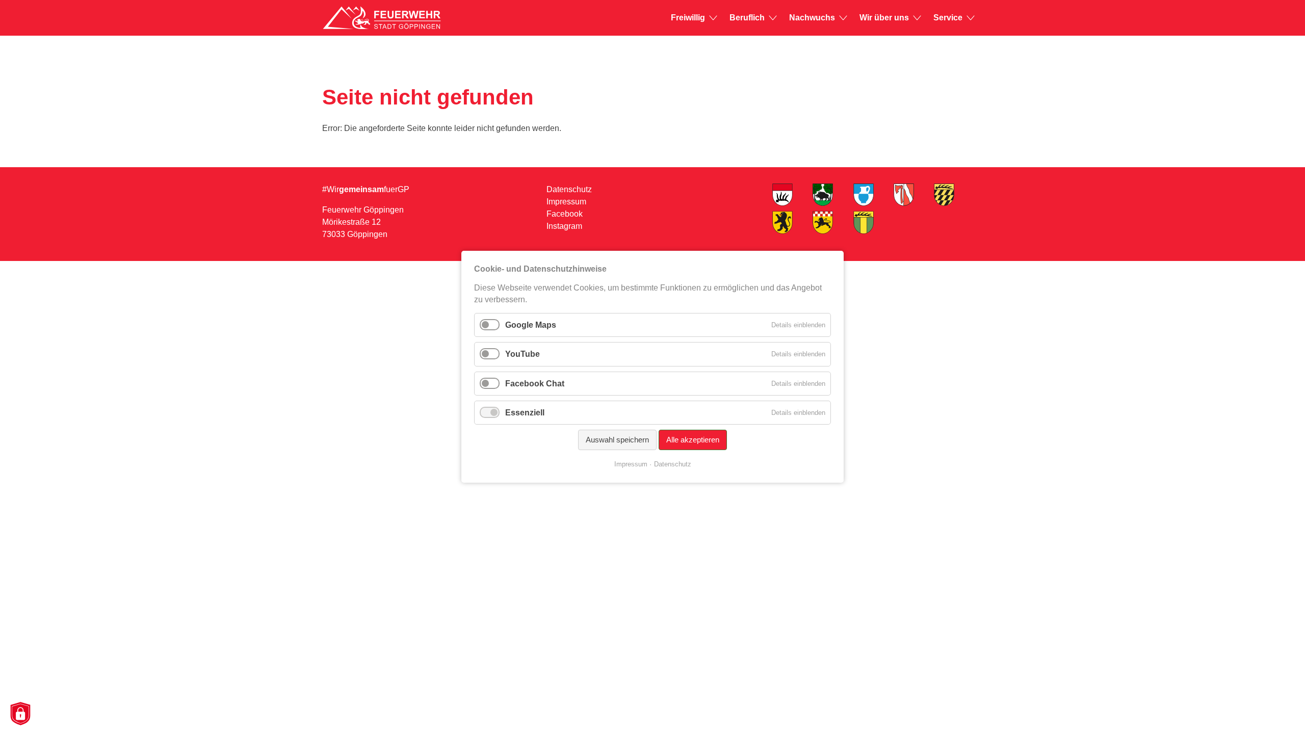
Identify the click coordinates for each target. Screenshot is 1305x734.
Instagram (564, 226)
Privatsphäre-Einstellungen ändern (20, 714)
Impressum (566, 201)
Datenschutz (569, 189)
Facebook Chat (534, 383)
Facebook (564, 213)
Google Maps (530, 325)
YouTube (522, 354)
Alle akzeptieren (692, 439)
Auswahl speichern (617, 439)
